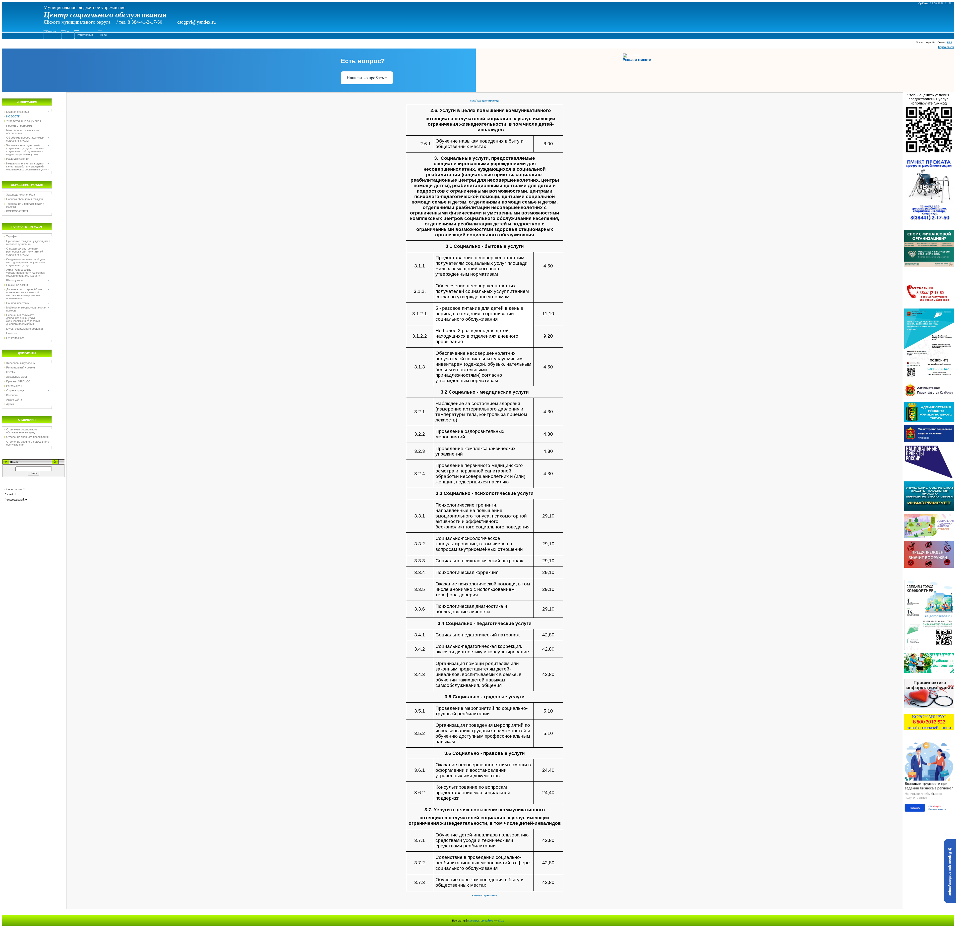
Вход (103, 34)
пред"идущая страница (484, 100)
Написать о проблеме (367, 78)
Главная (51, 31)
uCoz (500, 920)
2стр (66, 31)
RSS (949, 42)
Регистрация (85, 34)
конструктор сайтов (480, 920)
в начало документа (484, 895)
